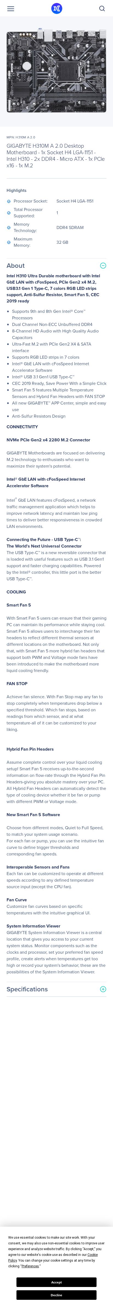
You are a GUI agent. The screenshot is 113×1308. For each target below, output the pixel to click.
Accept (56, 1282)
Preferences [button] (30, 1266)
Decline (56, 1295)
